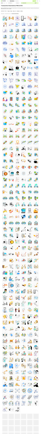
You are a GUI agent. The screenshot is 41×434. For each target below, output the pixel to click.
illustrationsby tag (8, 13)
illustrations (2, 13)
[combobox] (28, 3)
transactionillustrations (15, 13)
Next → (29, 413)
